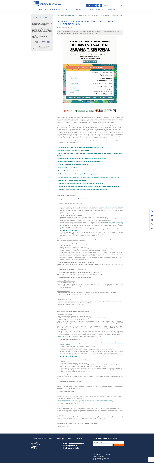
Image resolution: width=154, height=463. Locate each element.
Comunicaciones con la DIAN (41, 438)
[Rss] (101, 5)
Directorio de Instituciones (41, 49)
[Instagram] (87, 5)
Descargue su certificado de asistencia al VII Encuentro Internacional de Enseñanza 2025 (42, 36)
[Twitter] (89, 5)
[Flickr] (98, 5)
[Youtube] (95, 5)
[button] (151, 211)
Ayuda (70, 438)
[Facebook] (92, 5)
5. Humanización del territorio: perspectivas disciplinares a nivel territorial (80, 161)
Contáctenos (111, 9)
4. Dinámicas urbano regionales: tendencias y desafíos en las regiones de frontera (82, 158)
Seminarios (90, 9)
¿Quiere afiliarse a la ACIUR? (41, 47)
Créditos (79, 438)
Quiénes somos (48, 9)
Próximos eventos (80, 9)
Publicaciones (100, 9)
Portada (59, 15)
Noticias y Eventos (68, 15)
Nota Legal (60, 438)
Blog (72, 9)
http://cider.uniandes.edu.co (64, 336)
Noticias (67, 9)
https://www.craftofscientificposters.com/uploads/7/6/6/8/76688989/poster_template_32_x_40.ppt (84, 400)
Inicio (41, 9)
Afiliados (59, 9)
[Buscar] (122, 5)
